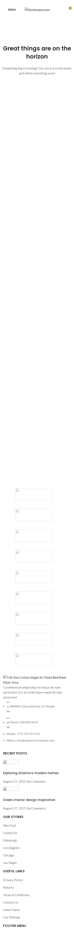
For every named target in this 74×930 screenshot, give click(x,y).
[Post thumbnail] (10, 765)
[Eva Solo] (34, 639)
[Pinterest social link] (37, 3)
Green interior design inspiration (29, 800)
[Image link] (37, 679)
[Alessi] (34, 659)
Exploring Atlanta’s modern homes (31, 773)
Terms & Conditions (16, 895)
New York (9, 825)
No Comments (36, 781)
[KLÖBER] (34, 556)
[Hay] (34, 597)
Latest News (11, 910)
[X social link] (32, 3)
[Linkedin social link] (41, 3)
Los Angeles (11, 848)
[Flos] (34, 618)
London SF (10, 833)
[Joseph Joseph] (34, 577)
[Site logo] (37, 9)
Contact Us (10, 902)
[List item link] (37, 721)
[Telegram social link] (46, 3)
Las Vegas (10, 862)
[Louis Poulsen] (34, 535)
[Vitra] (34, 494)
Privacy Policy (13, 880)
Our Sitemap (11, 917)
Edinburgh (10, 840)
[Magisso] (34, 515)
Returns (8, 887)
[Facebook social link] (27, 3)
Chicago (8, 855)
